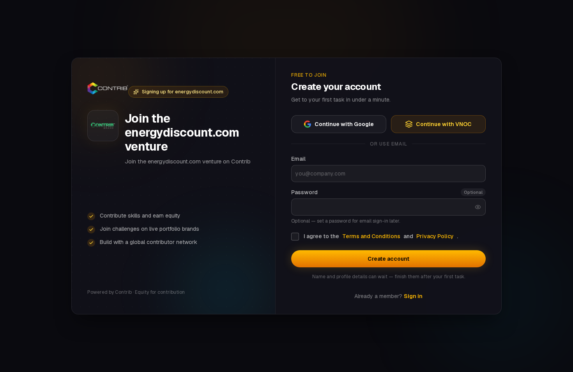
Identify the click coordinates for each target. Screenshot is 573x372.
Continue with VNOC (444, 124)
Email (298, 158)
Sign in (413, 296)
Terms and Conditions (371, 236)
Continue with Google (344, 124)
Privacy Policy (435, 236)
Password (304, 192)
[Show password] (478, 207)
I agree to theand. (381, 236)
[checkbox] (295, 236)
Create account (388, 258)
